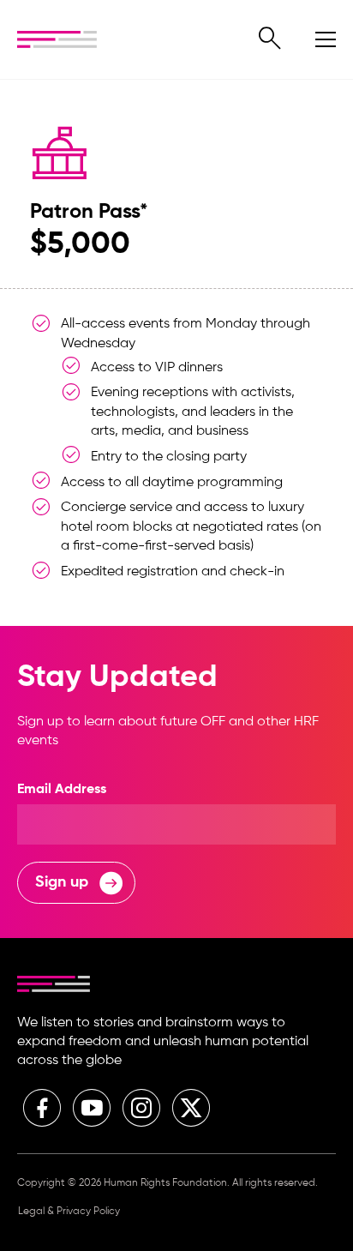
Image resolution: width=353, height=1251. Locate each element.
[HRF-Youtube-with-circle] (92, 1108)
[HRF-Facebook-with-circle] (42, 1108)
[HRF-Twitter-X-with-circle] (191, 1108)
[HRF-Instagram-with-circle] (141, 1108)
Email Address (61, 790)
